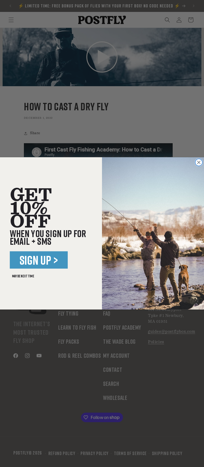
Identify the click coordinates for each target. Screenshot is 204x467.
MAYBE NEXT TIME (23, 276)
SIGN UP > (38, 260)
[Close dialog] (198, 162)
